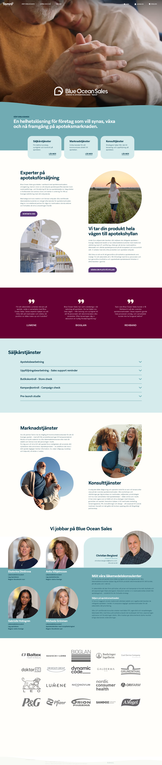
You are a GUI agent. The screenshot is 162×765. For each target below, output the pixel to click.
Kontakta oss (29, 214)
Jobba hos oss (45, 4)
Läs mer (52, 154)
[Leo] (31, 685)
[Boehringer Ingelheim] (106, 656)
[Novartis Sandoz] (106, 702)
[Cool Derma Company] (131, 656)
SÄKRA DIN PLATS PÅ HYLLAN (102, 270)
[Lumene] (56, 685)
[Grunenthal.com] (131, 670)
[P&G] (31, 702)
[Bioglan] (81, 656)
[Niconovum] (81, 685)
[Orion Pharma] (81, 702)
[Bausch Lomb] (56, 656)
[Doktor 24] (31, 670)
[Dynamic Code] (81, 670)
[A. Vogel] (131, 702)
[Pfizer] (56, 702)
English (154, 4)
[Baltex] (31, 656)
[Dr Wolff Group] (56, 670)
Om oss (58, 4)
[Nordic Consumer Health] (106, 685)
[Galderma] (106, 670)
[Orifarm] (131, 685)
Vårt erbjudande (28, 4)
